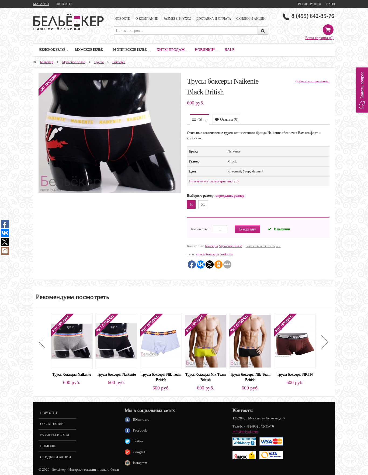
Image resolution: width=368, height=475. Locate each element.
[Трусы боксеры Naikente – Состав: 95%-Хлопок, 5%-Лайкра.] (71, 341)
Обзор (201, 119)
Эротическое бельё (130, 50)
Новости (65, 4)
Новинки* (205, 50)
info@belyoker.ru (245, 432)
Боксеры (118, 62)
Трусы (99, 62)
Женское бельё (52, 50)
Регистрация (309, 4)
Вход (330, 4)
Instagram (140, 463)
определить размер (230, 196)
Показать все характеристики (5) (213, 181)
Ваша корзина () (319, 38)
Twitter (138, 441)
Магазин (41, 4)
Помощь (48, 446)
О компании (147, 18)
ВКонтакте (141, 420)
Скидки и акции (251, 18)
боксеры (212, 254)
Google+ (139, 452)
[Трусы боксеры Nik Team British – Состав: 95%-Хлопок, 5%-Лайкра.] (161, 341)
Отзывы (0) (228, 119)
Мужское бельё (89, 50)
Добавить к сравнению (312, 81)
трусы (200, 254)
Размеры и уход (177, 18)
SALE (230, 50)
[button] (362, 90)
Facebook (140, 430)
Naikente (226, 254)
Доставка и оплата (213, 18)
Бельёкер (46, 62)
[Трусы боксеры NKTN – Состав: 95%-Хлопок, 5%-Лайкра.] (294, 341)
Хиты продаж (171, 50)
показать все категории (262, 246)
